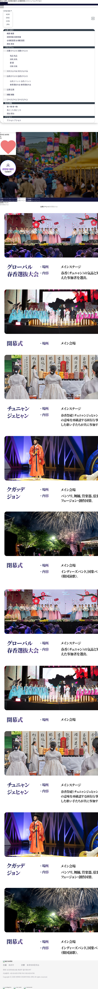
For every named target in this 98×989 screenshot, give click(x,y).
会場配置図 (21, 1)
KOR (1, 4)
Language (7, 11)
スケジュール (30, 1)
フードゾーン (36, 198)
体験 (30, 198)
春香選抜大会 (4, 204)
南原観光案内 (12, 1)
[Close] (93, 18)
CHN (8, 4)
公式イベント (21, 198)
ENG (5, 4)
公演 (27, 198)
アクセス (39, 1)
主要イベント (4, 198)
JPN (12, 4)
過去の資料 (3, 1)
